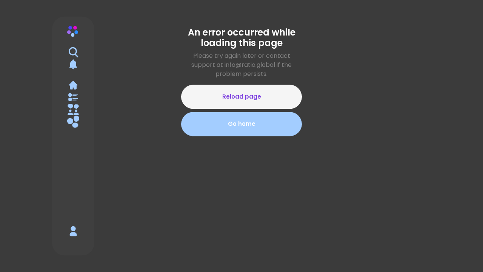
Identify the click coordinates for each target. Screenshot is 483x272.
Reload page (241, 96)
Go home (241, 124)
